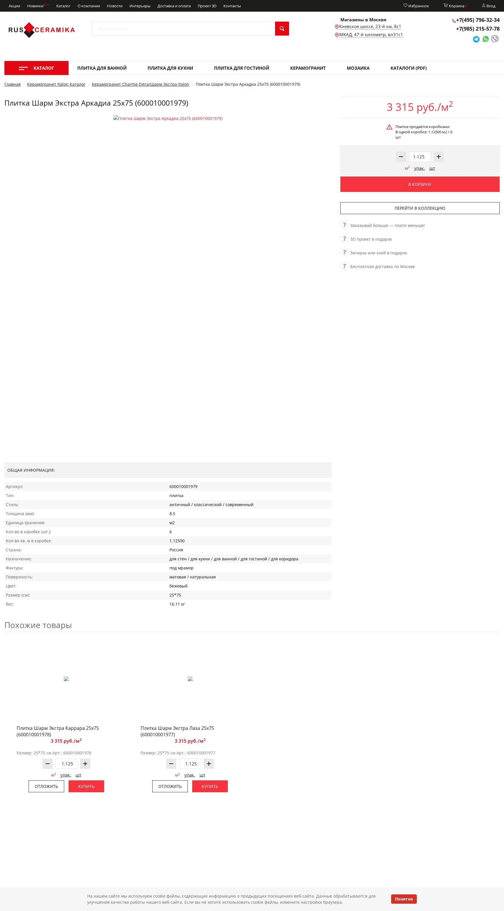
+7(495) (478, 19)
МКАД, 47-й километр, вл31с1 (371, 34)
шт (432, 168)
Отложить (46, 786)
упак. (419, 168)
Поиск (282, 29)
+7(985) (478, 28)
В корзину (419, 184)
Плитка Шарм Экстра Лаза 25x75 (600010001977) (177, 731)
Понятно (404, 899)
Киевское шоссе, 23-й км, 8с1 (370, 26)
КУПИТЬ (86, 786)
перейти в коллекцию (420, 208)
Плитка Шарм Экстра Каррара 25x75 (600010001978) (58, 731)
